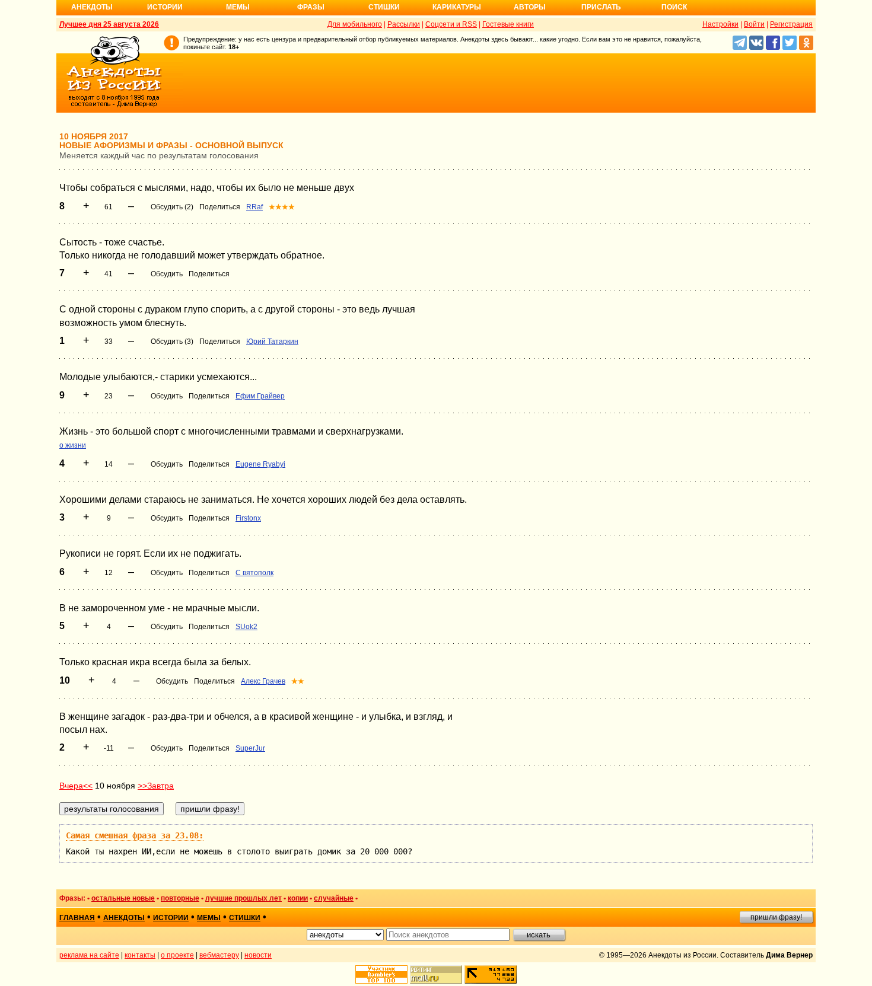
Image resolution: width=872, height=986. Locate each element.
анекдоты (124, 918)
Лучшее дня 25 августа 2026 (109, 24)
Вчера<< (76, 785)
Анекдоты (92, 7)
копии (298, 898)
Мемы (238, 7)
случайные (334, 898)
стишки (244, 918)
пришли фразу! (776, 917)
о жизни (72, 445)
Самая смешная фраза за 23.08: (134, 835)
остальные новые (123, 898)
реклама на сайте (89, 955)
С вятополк (254, 573)
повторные (180, 898)
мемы (209, 918)
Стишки (384, 7)
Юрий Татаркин (272, 341)
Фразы (310, 7)
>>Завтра (156, 785)
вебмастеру (219, 955)
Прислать (601, 7)
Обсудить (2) (172, 207)
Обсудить (167, 274)
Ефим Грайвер (260, 396)
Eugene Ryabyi (260, 464)
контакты (140, 955)
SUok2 (246, 627)
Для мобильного (354, 24)
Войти (754, 24)
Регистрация (791, 24)
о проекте (177, 955)
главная (77, 918)
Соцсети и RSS (451, 24)
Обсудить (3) (172, 341)
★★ (297, 681)
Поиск (674, 7)
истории (171, 918)
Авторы (530, 7)
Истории (165, 7)
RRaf (254, 207)
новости (258, 955)
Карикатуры (456, 7)
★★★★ (282, 207)
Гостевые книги (508, 24)
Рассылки (403, 24)
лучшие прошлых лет (243, 898)
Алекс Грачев (263, 681)
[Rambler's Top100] (381, 974)
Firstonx (248, 518)
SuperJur (250, 748)
